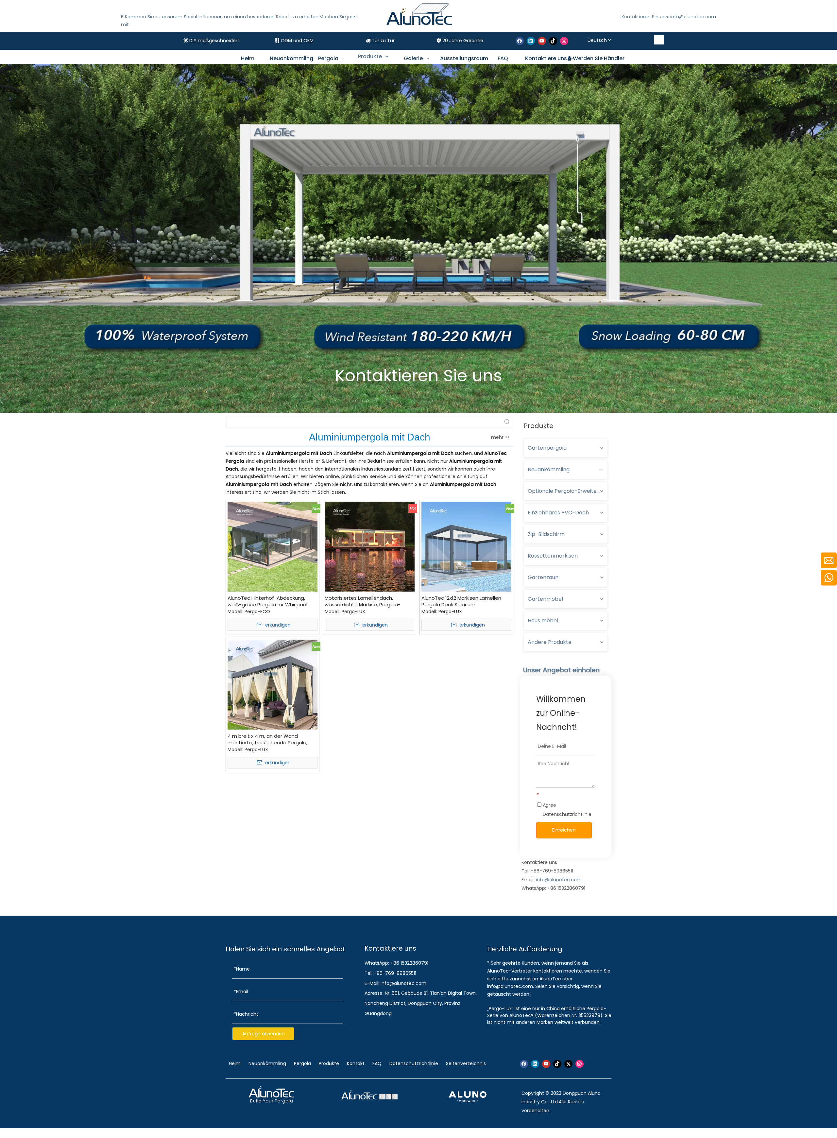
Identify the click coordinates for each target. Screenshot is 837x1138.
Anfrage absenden (263, 1033)
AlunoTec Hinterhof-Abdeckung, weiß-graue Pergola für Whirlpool (267, 601)
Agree (566, 810)
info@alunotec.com (559, 879)
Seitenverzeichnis (466, 1063)
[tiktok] (553, 41)
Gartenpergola (547, 448)
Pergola (302, 1063)
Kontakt (356, 1063)
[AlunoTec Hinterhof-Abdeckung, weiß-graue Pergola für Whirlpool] (272, 546)
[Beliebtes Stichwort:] (659, 39)
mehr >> (500, 437)
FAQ (377, 1063)
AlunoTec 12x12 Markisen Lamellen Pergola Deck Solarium (461, 601)
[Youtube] (542, 41)
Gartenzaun (543, 577)
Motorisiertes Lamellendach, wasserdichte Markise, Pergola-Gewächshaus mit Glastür (363, 601)
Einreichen (564, 830)
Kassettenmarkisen (553, 556)
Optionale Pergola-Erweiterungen (567, 491)
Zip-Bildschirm (546, 534)
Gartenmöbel (545, 599)
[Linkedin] (531, 41)
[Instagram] (564, 41)
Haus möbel (543, 620)
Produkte (329, 1063)
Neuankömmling (549, 469)
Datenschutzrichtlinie (567, 814)
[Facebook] (520, 41)
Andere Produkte (550, 642)
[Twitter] (568, 1064)
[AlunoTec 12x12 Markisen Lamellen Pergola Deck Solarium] (466, 546)
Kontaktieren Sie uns (418, 375)
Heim (235, 1063)
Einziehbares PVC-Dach (558, 512)
